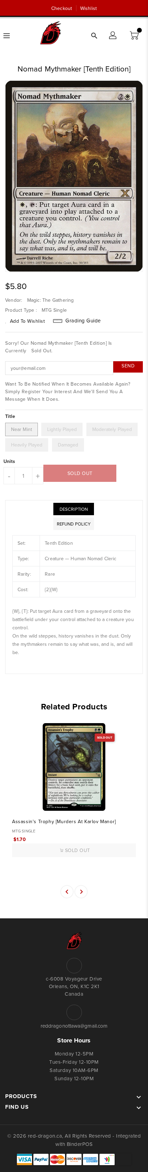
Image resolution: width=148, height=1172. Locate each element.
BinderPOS (80, 1144)
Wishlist (88, 8)
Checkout (61, 8)
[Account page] (113, 36)
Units (9, 461)
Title (10, 416)
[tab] (73, 509)
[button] (135, 35)
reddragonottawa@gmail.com (74, 1025)
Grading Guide (83, 320)
